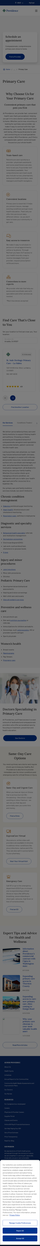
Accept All (20, 1238)
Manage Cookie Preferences (20, 1223)
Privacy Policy (14, 1215)
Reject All (20, 1231)
